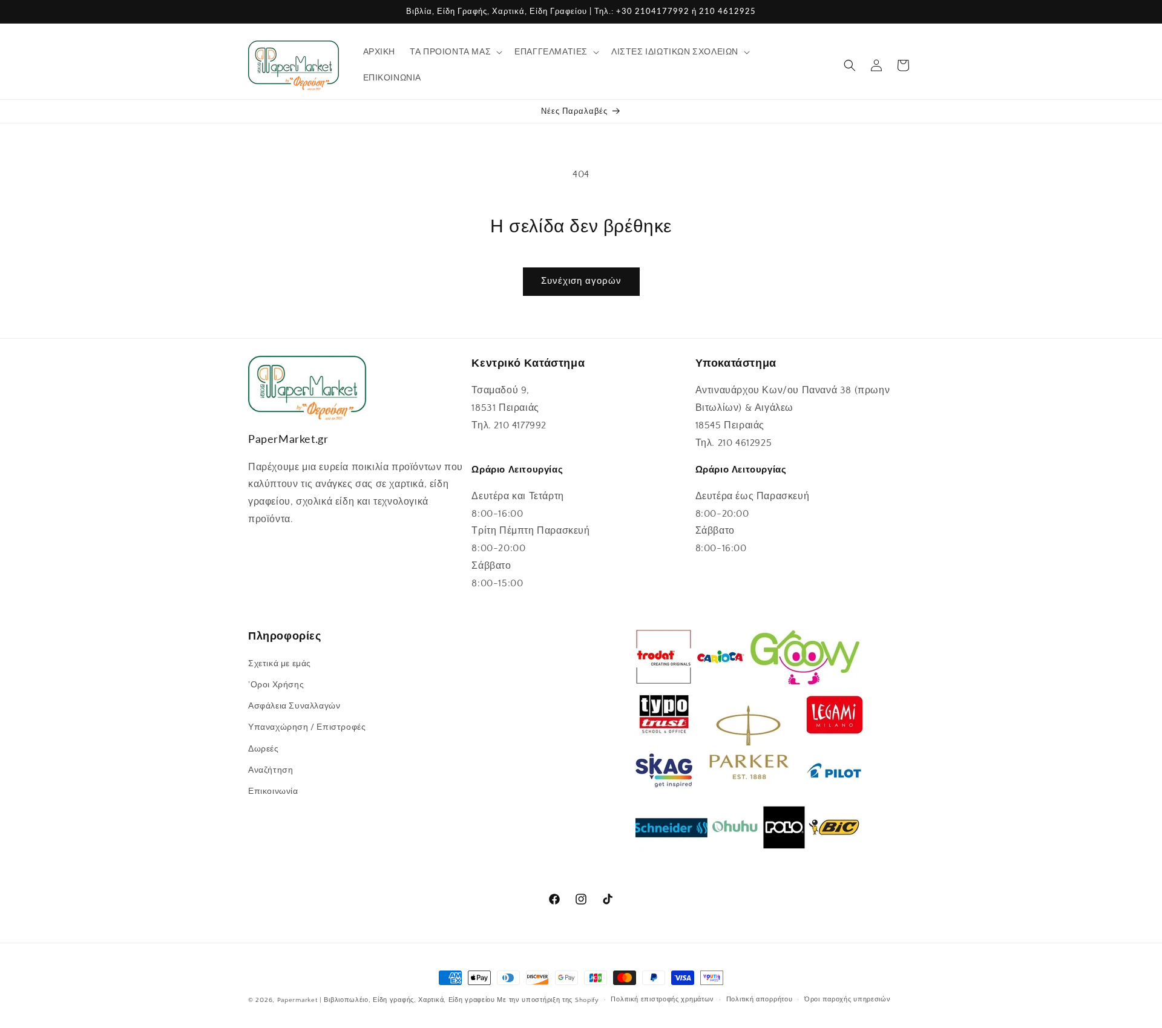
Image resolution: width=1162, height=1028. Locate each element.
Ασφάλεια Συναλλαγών (294, 706)
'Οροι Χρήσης (276, 685)
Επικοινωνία (273, 791)
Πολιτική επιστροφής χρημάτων (662, 999)
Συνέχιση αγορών (581, 281)
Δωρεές (263, 749)
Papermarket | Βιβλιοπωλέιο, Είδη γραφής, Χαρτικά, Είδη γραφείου (386, 1000)
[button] (454, 52)
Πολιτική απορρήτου (759, 999)
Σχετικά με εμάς (279, 664)
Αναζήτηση (270, 770)
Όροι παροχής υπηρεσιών (847, 999)
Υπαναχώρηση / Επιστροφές (307, 728)
